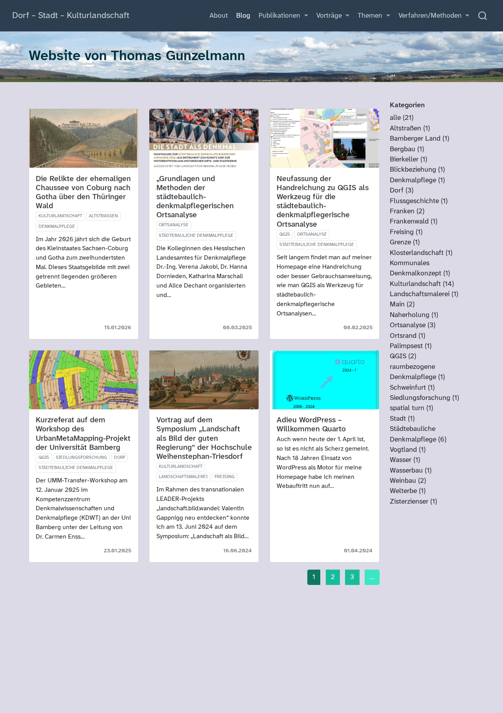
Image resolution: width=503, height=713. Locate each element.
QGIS (284, 234)
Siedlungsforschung (81, 457)
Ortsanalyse (174, 225)
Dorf (119, 457)
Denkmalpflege (57, 226)
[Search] (482, 16)
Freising (225, 477)
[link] (283, 16)
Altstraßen (103, 216)
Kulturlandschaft (60, 216)
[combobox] (483, 16)
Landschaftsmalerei (183, 477)
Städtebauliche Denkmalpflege (196, 235)
